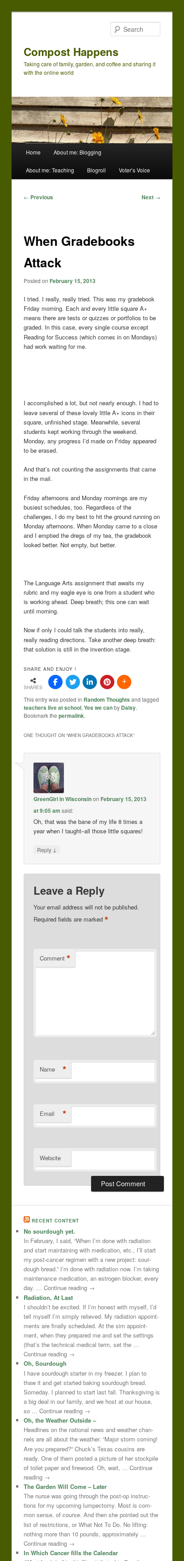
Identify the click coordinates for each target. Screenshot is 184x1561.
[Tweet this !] (73, 682)
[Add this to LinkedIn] (90, 682)
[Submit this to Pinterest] (107, 682)
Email (53, 1113)
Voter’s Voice (134, 170)
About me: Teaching (50, 170)
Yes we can (98, 707)
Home (33, 152)
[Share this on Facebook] (55, 682)
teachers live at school (52, 707)
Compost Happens (71, 51)
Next (151, 197)
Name (53, 1069)
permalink (71, 716)
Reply (47, 849)
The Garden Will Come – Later (65, 1486)
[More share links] (124, 682)
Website (50, 1158)
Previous (38, 197)
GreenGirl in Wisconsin (62, 799)
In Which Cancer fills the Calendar (71, 1552)
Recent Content (55, 1221)
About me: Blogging (77, 152)
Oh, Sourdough (45, 1363)
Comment (55, 958)
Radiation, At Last (48, 1297)
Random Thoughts (107, 699)
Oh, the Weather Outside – (60, 1420)
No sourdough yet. (49, 1231)
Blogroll (96, 170)
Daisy (128, 707)
